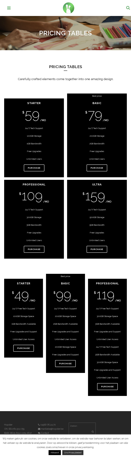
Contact (44, 433)
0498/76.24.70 (48, 424)
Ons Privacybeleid (72, 452)
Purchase (34, 168)
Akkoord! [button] (54, 452)
